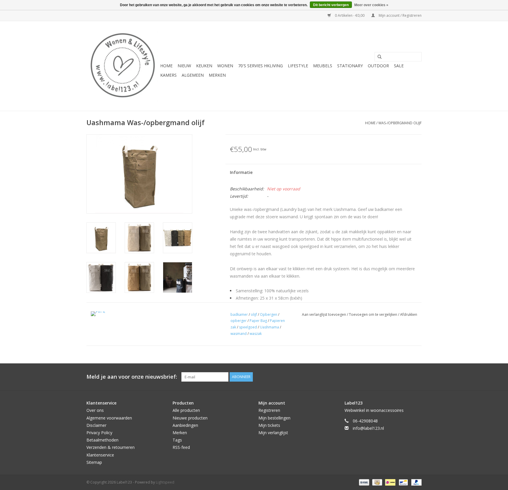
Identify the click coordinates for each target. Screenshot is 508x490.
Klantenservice (100, 455)
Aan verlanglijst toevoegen (324, 314)
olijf (254, 314)
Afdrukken (408, 314)
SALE (399, 65)
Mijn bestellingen (274, 418)
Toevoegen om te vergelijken (373, 314)
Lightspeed (165, 482)
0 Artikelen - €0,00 (349, 15)
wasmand (238, 333)
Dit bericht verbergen (331, 5)
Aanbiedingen (185, 425)
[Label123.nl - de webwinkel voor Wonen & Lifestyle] (122, 66)
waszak (256, 333)
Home (166, 65)
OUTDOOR (378, 65)
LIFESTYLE (298, 65)
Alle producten (186, 410)
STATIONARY (350, 65)
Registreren (269, 410)
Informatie (241, 172)
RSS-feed (181, 447)
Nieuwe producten (190, 418)
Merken (217, 75)
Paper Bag (258, 320)
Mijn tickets (269, 425)
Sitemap (94, 462)
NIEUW (184, 65)
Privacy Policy (99, 432)
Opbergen (268, 314)
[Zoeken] (377, 57)
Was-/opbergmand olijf (400, 122)
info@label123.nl (368, 428)
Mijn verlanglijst (273, 432)
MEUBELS (322, 65)
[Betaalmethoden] (363, 481)
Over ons (95, 410)
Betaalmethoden (102, 440)
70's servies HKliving (260, 65)
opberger (238, 320)
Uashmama (269, 327)
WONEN (225, 65)
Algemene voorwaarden (109, 418)
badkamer (239, 314)
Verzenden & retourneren (110, 447)
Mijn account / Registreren (400, 15)
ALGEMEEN (193, 75)
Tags (177, 440)
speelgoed (248, 327)
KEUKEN (204, 65)
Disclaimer (96, 425)
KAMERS (168, 75)
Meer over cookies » (371, 5)
